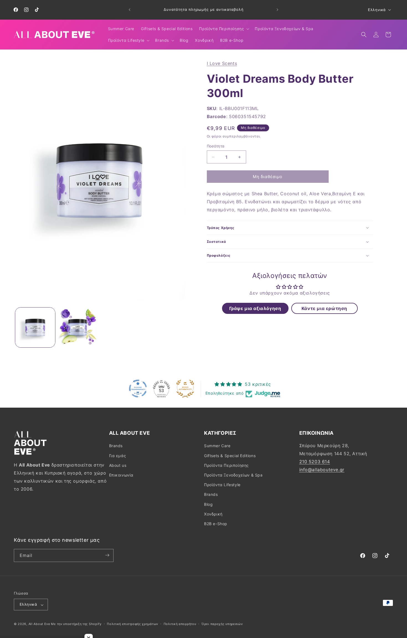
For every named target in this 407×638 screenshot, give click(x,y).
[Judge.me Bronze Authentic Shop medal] (185, 388)
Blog (208, 504)
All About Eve (39, 624)
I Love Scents (222, 63)
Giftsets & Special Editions (230, 455)
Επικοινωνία (121, 475)
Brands (116, 445)
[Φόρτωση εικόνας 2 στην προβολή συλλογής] (78, 327)
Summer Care (217, 445)
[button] (223, 29)
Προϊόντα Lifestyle (222, 484)
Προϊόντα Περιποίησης (226, 465)
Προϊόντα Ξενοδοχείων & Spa (233, 475)
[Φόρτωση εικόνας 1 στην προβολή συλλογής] (35, 327)
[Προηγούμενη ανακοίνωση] (129, 9)
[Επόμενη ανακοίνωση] (277, 9)
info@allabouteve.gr (321, 469)
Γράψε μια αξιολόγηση (255, 308)
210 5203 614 (314, 461)
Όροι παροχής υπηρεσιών (222, 624)
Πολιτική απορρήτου (180, 624)
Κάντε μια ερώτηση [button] (324, 308)
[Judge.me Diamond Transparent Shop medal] (138, 388)
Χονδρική (213, 514)
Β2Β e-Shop (215, 523)
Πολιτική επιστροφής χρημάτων (132, 624)
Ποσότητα (216, 146)
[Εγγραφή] (107, 555)
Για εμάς (117, 455)
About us (118, 465)
